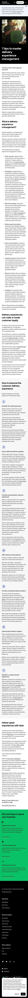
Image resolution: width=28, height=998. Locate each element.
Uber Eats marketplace (13, 758)
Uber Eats (18, 539)
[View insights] (3, 842)
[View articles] (3, 822)
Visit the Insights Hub (9, 845)
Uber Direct (23, 481)
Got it (23, 994)
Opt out (17, 994)
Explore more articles (9, 825)
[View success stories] (3, 862)
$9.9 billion (11, 734)
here (19, 989)
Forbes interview (13, 338)
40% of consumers (20, 179)
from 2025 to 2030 (18, 745)
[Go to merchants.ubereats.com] (5, 2)
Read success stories (9, 865)
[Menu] (25, 2)
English (6, 968)
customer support (16, 11)
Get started (20, 2)
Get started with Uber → (9, 805)
